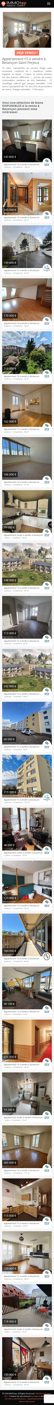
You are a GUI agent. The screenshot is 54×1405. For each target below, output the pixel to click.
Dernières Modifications (15, 1398)
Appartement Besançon (37, 1398)
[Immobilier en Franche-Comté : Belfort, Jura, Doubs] (14, 4)
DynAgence (36, 1396)
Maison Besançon (27, 1401)
